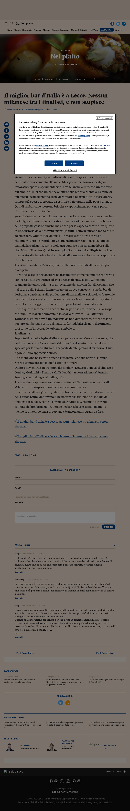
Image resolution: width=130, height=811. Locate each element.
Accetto (74, 163)
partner (107, 145)
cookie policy (84, 136)
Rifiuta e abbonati (104, 118)
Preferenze (54, 163)
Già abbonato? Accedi (65, 170)
